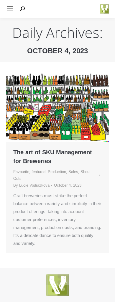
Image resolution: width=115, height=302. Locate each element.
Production (57, 172)
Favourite (21, 172)
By (31, 185)
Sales (73, 172)
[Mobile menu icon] (10, 9)
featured (38, 172)
